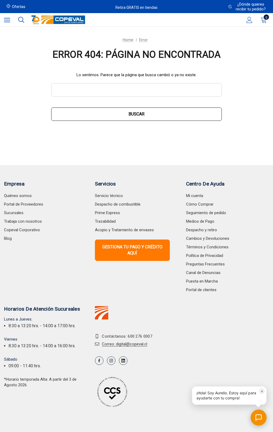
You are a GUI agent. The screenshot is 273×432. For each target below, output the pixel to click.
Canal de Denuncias (203, 272)
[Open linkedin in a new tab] (123, 360)
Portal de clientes (201, 289)
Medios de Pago (200, 221)
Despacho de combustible (117, 204)
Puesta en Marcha (202, 281)
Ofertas (18, 6)
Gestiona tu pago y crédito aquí (132, 249)
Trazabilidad (105, 221)
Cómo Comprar (200, 204)
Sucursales (13, 212)
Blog (8, 238)
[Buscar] (21, 20)
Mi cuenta (194, 195)
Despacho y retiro (201, 229)
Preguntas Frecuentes (205, 264)
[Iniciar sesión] (249, 20)
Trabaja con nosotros (23, 221)
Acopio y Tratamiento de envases (124, 229)
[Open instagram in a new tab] (111, 360)
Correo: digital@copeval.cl (124, 344)
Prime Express (107, 212)
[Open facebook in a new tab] (99, 360)
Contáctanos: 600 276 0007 (127, 336)
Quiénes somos (18, 195)
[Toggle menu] (7, 20)
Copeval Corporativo (22, 229)
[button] (229, 395)
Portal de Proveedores (23, 204)
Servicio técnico (109, 195)
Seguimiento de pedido (206, 212)
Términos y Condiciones (207, 247)
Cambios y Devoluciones (207, 238)
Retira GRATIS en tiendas (136, 7)
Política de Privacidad (204, 255)
